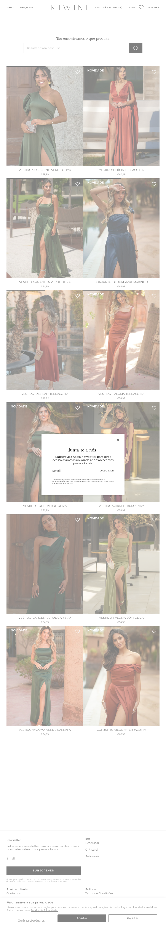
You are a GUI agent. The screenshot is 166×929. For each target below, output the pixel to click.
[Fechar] (118, 440)
